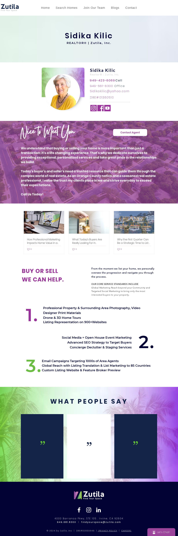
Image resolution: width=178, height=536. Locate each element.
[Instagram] (88, 510)
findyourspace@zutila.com (100, 522)
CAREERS (126, 530)
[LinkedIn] (98, 510)
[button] (130, 132)
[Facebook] (79, 510)
